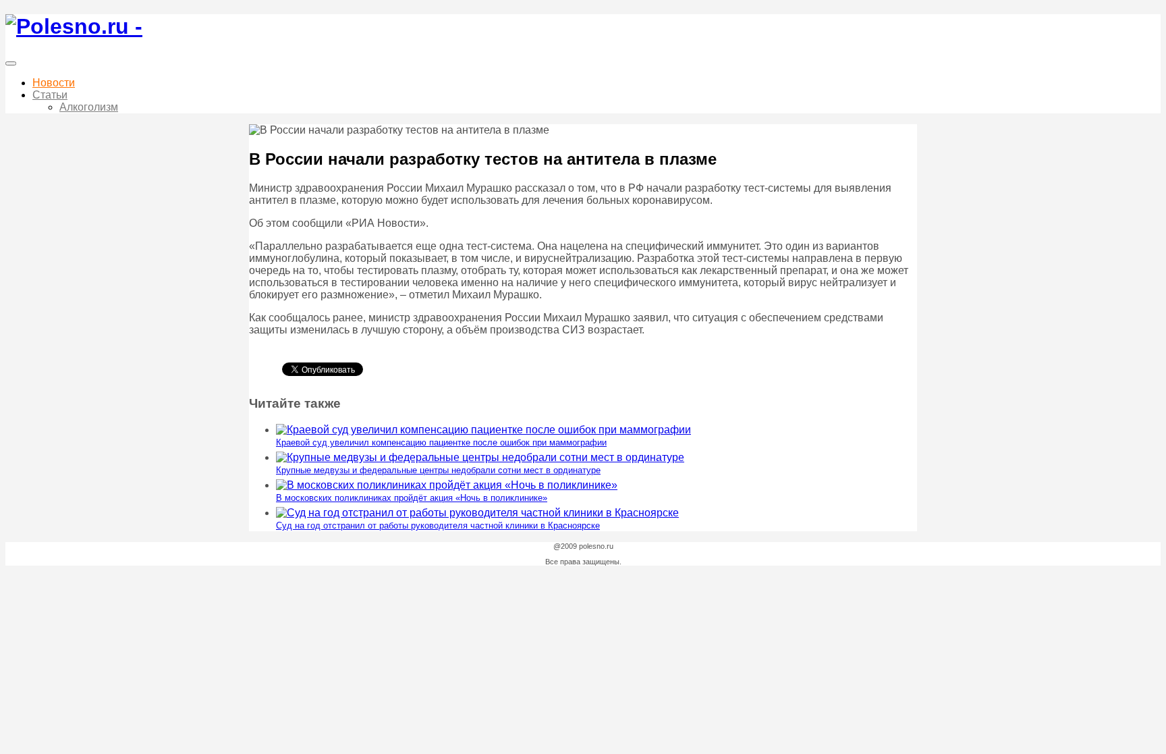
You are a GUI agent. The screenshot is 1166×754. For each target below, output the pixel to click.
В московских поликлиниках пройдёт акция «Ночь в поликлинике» (411, 498)
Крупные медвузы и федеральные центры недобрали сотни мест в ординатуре (438, 470)
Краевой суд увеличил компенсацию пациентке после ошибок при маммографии (441, 442)
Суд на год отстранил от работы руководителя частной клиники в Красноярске (438, 525)
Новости (53, 82)
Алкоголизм (88, 107)
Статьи (49, 95)
